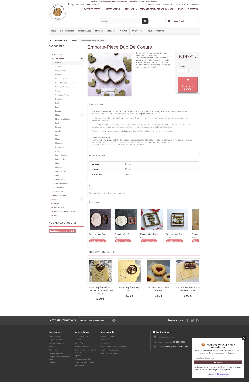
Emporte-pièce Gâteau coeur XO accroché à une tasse (100, 290)
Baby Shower (60, 71)
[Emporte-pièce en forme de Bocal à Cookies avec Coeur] (100, 219)
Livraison (78, 340)
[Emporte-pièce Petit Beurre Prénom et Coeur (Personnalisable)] (126, 219)
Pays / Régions (61, 155)
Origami (58, 151)
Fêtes (57, 115)
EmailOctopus (223, 374)
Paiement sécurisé (82, 359)
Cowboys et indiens (63, 95)
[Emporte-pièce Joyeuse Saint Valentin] (177, 219)
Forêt (57, 123)
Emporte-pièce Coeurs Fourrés (159, 289)
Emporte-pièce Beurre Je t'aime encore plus (188, 289)
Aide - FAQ (79, 343)
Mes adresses (106, 343)
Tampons (54, 215)
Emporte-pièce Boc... (98, 234)
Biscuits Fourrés (61, 79)
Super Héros (60, 179)
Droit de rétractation (109, 353)
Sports (58, 175)
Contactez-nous (153, 4)
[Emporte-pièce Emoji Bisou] (129, 271)
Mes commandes (108, 336)
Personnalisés (84, 31)
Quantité (181, 66)
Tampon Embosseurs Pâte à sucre (65, 211)
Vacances (59, 191)
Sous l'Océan (60, 171)
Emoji (57, 107)
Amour (58, 63)
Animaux (123, 31)
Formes (58, 127)
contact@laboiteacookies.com (176, 347)
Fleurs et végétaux (63, 119)
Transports (59, 187)
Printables (55, 203)
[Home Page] (50, 40)
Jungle (58, 131)
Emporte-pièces (92, 9)
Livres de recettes (58, 195)
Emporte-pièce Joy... (175, 234)
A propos (78, 356)
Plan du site (79, 366)
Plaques (58, 167)
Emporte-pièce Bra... (149, 234)
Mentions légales (82, 346)
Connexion (195, 4)
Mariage (129, 9)
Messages (111, 31)
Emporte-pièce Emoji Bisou (129, 289)
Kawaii (57, 135)
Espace (58, 111)
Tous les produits (156, 31)
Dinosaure (59, 99)
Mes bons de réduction (110, 350)
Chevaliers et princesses (65, 83)
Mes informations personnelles (113, 346)
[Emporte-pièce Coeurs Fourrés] (158, 271)
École (53, 31)
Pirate (57, 163)
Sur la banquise (61, 183)
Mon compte (108, 332)
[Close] (244, 338)
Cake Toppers (138, 31)
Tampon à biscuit (58, 207)
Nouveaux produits (63, 222)
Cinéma (58, 91)
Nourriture (59, 147)
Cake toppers (112, 9)
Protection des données (84, 362)
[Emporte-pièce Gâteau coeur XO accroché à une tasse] (100, 271)
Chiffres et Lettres (62, 87)
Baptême (58, 75)
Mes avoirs (105, 340)
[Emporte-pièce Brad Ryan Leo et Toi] (151, 219)
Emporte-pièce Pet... (123, 234)
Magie (57, 139)
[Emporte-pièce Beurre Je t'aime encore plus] (187, 271)
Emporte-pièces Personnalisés (156, 9)
